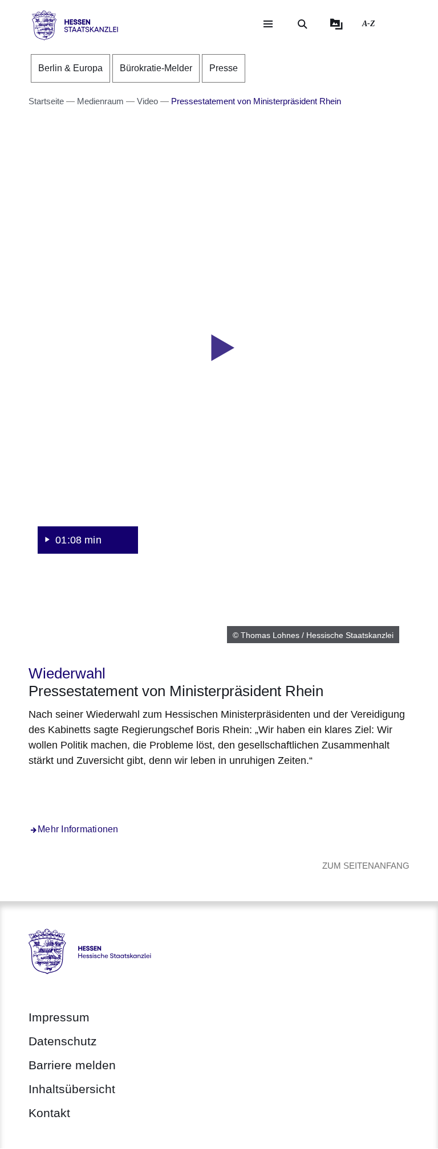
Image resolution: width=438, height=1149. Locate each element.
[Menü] (268, 24)
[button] (219, 348)
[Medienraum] (336, 24)
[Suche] (302, 24)
